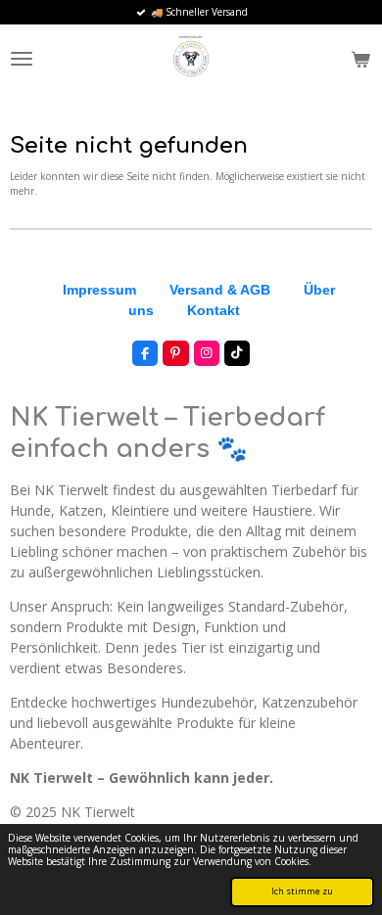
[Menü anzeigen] (21, 58)
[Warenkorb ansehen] (360, 58)
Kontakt (213, 310)
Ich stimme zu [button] (302, 891)
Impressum (99, 289)
